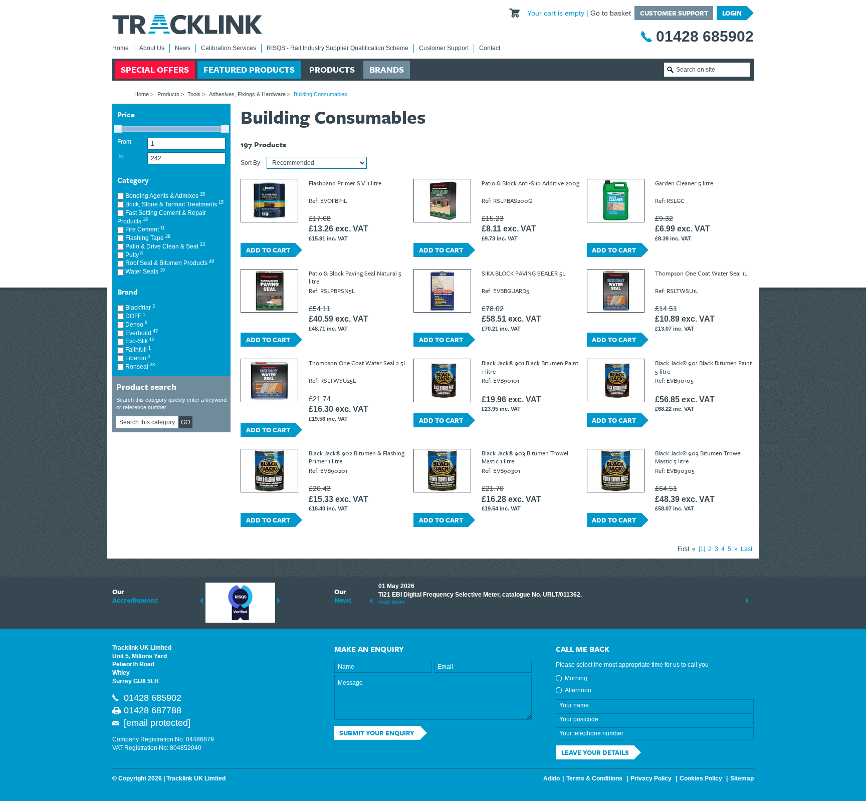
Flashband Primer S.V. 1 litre (345, 182)
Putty (133, 254)
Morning (576, 678)
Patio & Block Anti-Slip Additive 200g (530, 182)
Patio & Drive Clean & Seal (164, 246)
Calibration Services (228, 48)
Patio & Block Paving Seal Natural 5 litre (355, 277)
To (120, 156)
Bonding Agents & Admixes (164, 195)
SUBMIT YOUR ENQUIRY (376, 733)
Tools (193, 94)
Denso (135, 324)
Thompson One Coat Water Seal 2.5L (357, 362)
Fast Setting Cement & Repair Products (161, 217)
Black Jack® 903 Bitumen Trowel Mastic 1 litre (525, 456)
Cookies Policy (701, 778)
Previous (201, 601)
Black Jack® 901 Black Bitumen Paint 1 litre (530, 366)
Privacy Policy (651, 778)
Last (746, 549)
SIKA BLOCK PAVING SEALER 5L (523, 273)
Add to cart (268, 250)
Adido (551, 778)
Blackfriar (139, 307)
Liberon (137, 358)
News (182, 48)
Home (120, 48)
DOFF (134, 316)
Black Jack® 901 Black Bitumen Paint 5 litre (703, 366)
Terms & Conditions (594, 778)
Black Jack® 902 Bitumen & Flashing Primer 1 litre (356, 456)
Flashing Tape (147, 237)
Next (278, 601)
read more (391, 602)
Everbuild (141, 333)
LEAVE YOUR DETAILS (595, 752)
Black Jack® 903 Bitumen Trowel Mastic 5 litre (698, 456)
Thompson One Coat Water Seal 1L (701, 273)
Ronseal (139, 366)
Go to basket (610, 13)
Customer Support (674, 13)
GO (185, 422)
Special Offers (155, 69)
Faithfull (137, 349)
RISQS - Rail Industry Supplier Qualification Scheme (337, 48)
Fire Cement (144, 229)
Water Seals (144, 271)
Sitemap (742, 778)
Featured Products (249, 69)
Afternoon (578, 690)
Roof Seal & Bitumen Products (169, 262)
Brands (386, 69)
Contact (489, 48)
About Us (151, 48)
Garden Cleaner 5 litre (684, 182)
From (124, 141)
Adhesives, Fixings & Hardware (247, 94)
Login (732, 13)
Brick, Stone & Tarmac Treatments (174, 204)
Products (332, 69)
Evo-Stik (139, 341)
